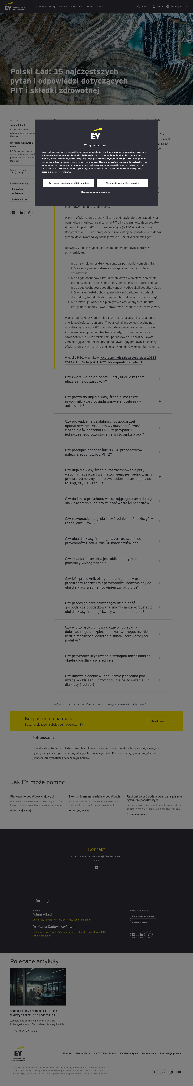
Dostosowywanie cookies (95, 191)
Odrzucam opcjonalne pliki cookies (68, 182)
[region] (96, 163)
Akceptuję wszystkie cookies (122, 182)
